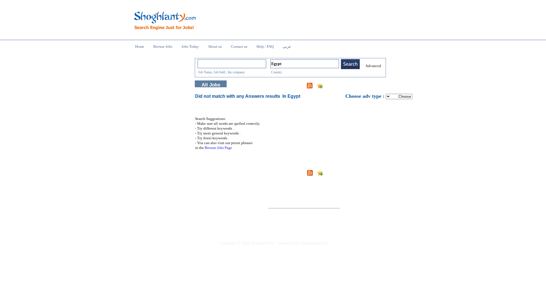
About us (215, 46)
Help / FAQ (265, 46)
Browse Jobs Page (218, 148)
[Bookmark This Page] (320, 86)
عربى (287, 46)
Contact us (239, 46)
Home (139, 46)
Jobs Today (190, 46)
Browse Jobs (162, 46)
